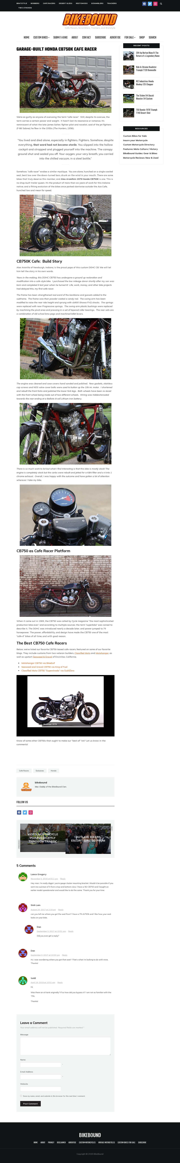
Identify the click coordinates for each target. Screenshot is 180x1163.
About (75, 37)
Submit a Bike (60, 37)
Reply (63, 878)
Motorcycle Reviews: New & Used (140, 157)
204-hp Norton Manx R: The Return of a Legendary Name (148, 54)
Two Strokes (25, 8)
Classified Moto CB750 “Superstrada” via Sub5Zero (47, 670)
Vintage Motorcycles (106, 1142)
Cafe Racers (49, 3)
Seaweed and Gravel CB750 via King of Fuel (44, 666)
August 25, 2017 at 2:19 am (43, 909)
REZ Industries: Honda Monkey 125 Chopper (145, 83)
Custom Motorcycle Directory (139, 144)
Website (24, 1084)
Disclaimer (61, 1142)
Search (152, 37)
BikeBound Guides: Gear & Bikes (140, 153)
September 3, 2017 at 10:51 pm (51, 931)
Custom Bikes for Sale (135, 135)
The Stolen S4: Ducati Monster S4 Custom (145, 97)
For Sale (129, 37)
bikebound (41, 782)
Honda (53, 771)
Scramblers (97, 3)
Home (26, 37)
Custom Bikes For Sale (126, 1142)
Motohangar (102, 653)
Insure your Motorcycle (135, 140)
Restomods (82, 3)
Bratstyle (22, 3)
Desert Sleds (65, 3)
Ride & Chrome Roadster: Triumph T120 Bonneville (146, 68)
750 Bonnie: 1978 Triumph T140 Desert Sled (146, 111)
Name (23, 1059)
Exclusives (40, 771)
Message (24, 1034)
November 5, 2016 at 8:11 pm (44, 878)
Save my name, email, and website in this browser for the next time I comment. (54, 1096)
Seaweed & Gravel (42, 656)
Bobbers (35, 3)
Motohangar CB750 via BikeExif (38, 663)
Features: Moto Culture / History (140, 149)
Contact (86, 37)
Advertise (115, 37)
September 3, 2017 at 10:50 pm (45, 955)
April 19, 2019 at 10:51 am (43, 982)
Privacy (51, 1142)
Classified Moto (82, 653)
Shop (142, 37)
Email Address (26, 1072)
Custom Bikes (40, 37)
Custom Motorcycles (87, 1142)
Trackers (112, 3)
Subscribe (100, 37)
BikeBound (90, 1135)
